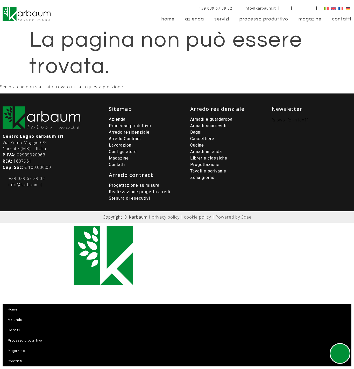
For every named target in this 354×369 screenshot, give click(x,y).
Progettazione (205, 164)
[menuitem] (325, 8)
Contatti (341, 19)
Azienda (194, 19)
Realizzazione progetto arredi (139, 191)
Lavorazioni (121, 145)
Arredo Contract (125, 138)
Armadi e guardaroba (211, 119)
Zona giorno (202, 177)
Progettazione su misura (134, 185)
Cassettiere (202, 138)
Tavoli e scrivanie (208, 171)
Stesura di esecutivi (129, 198)
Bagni (196, 132)
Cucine (197, 145)
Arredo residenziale (129, 132)
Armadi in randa (206, 151)
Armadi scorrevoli (208, 125)
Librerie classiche (208, 158)
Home (168, 19)
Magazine (310, 19)
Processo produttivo (263, 19)
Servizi (221, 19)
